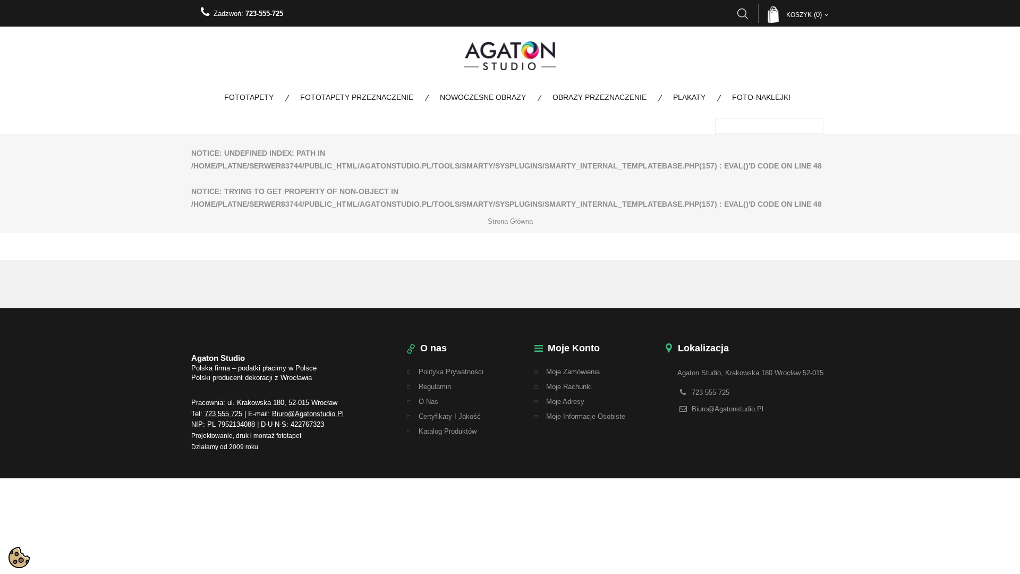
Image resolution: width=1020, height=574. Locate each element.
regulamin (435, 387)
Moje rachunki (569, 387)
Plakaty (689, 97)
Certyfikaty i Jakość (450, 416)
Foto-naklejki (761, 97)
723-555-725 (264, 14)
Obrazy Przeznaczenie (599, 97)
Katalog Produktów (448, 431)
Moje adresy (565, 402)
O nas (428, 402)
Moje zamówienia (573, 372)
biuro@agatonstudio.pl (308, 414)
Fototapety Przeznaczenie (356, 97)
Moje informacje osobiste (585, 416)
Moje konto (574, 348)
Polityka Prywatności (451, 372)
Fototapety (249, 97)
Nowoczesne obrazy (483, 97)
